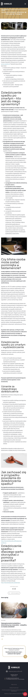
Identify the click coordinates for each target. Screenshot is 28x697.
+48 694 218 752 (14, 674)
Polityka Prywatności (14, 687)
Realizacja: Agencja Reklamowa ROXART (13, 693)
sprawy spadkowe (5, 64)
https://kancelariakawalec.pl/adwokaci (10, 582)
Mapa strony (14, 684)
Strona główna (5, 9)
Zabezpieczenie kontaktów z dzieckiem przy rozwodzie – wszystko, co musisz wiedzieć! (14, 625)
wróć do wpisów (15, 593)
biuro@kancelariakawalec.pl (12, 678)
